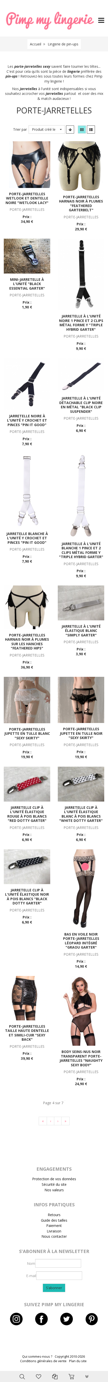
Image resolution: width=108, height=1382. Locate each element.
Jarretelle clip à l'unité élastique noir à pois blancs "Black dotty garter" (27, 897)
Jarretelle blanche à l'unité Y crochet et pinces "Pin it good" (27, 538)
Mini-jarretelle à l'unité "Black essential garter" (27, 284)
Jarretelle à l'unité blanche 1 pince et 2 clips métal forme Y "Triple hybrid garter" (81, 550)
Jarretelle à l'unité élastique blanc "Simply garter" (81, 630)
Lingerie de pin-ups (63, 44)
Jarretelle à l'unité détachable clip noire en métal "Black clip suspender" (81, 405)
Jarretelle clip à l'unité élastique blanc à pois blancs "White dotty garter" (81, 814)
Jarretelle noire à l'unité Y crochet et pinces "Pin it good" (27, 420)
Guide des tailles (54, 1220)
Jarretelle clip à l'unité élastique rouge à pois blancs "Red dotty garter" (27, 814)
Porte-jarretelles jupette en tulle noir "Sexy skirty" (81, 733)
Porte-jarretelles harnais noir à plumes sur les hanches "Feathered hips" (27, 642)
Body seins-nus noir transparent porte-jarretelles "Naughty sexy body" (81, 1058)
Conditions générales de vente (43, 1361)
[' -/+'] (70, 129)
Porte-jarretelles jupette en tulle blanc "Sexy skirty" (27, 733)
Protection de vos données (54, 1178)
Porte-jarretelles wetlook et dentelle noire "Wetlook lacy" (27, 198)
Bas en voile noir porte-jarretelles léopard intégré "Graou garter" (81, 941)
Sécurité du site (54, 1184)
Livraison (54, 1231)
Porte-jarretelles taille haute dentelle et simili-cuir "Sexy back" (27, 1033)
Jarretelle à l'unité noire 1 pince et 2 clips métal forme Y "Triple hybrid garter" (81, 323)
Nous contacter (54, 1236)
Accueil (35, 44)
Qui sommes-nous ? (37, 1356)
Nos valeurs (54, 1190)
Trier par (20, 129)
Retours (54, 1214)
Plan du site (78, 1361)
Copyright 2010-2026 (70, 1356)
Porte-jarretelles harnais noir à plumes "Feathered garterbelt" (81, 203)
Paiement (54, 1225)
